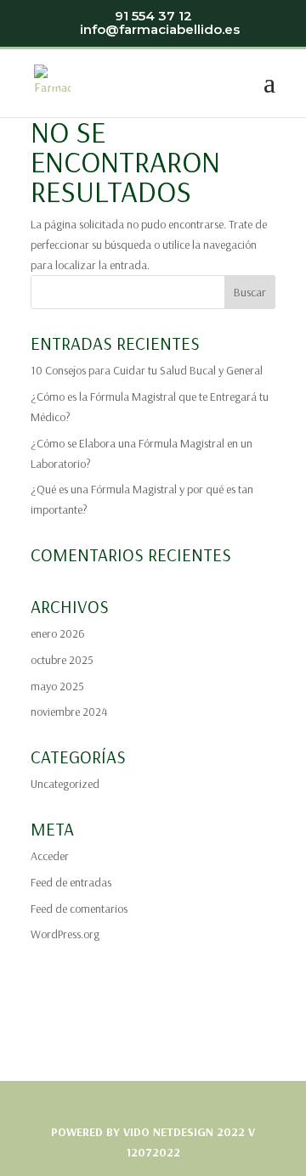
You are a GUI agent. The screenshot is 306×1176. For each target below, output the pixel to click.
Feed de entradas (71, 882)
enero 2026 (58, 633)
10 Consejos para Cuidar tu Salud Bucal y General (147, 370)
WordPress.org (65, 934)
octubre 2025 (62, 659)
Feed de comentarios (79, 908)
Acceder (50, 856)
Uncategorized (65, 783)
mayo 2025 (57, 686)
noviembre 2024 (69, 711)
